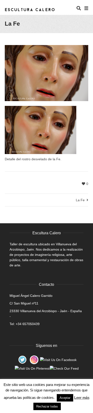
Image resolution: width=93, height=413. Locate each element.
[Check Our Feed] (64, 368)
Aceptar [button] (65, 398)
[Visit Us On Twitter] (22, 359)
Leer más (81, 398)
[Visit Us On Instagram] (34, 359)
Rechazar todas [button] (47, 406)
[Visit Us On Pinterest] (32, 368)
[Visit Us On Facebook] (58, 359)
